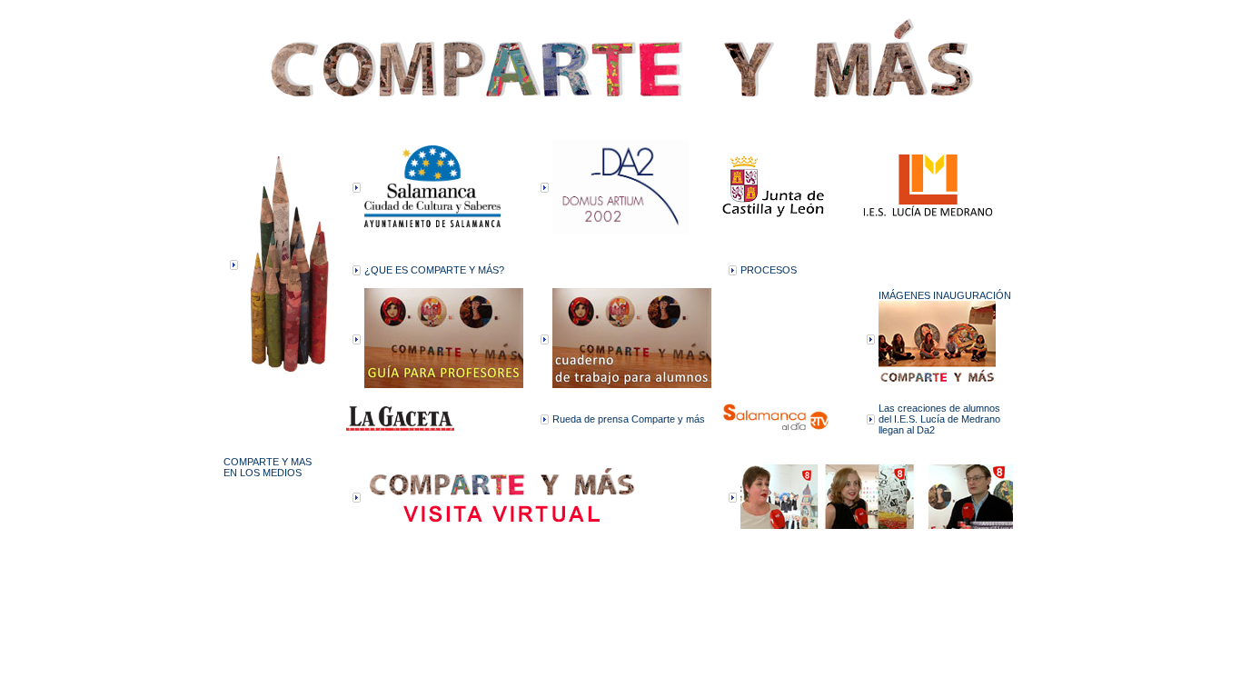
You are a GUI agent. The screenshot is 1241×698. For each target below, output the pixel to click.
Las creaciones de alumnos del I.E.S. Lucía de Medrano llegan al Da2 (939, 419)
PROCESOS (768, 269)
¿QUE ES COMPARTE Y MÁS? (434, 269)
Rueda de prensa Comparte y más (628, 419)
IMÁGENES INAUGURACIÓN (945, 295)
